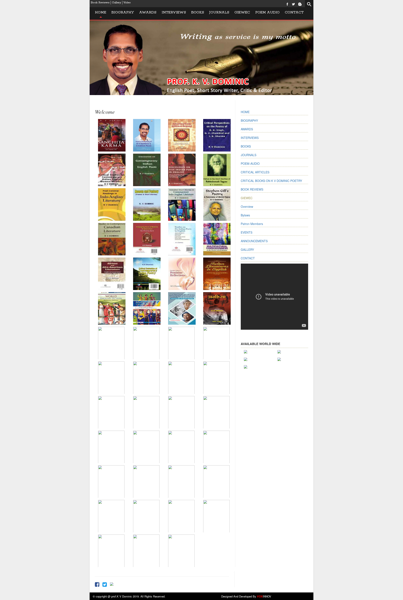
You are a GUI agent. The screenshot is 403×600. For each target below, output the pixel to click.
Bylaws (245, 215)
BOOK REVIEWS (252, 189)
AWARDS (247, 129)
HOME (245, 112)
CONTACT (248, 258)
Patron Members (252, 224)
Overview (247, 206)
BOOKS (197, 12)
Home (100, 12)
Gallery (116, 2)
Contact (294, 12)
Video (127, 2)
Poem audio (267, 12)
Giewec (242, 12)
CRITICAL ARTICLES (255, 172)
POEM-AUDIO (250, 163)
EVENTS (246, 232)
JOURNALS (219, 12)
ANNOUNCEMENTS (254, 241)
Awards (147, 12)
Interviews (174, 12)
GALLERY (247, 249)
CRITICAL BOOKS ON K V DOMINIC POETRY (271, 181)
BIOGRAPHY (249, 120)
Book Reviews (100, 2)
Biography (122, 12)
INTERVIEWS (250, 138)
